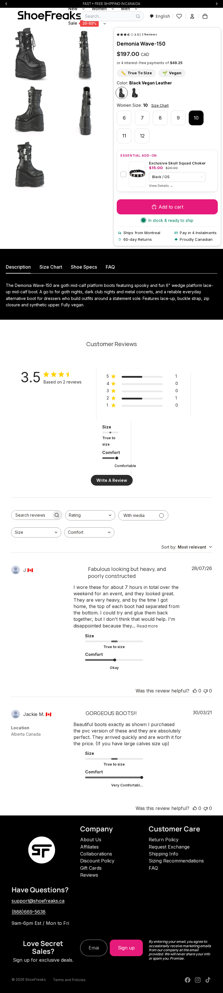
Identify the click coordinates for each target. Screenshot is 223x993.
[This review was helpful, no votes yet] (195, 691)
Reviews (89, 875)
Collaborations (96, 854)
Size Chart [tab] (50, 267)
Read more (147, 626)
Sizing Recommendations (176, 861)
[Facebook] (187, 979)
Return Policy (164, 839)
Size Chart (160, 105)
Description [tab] (18, 267)
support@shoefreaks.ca (38, 901)
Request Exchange (169, 847)
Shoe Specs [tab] (84, 267)
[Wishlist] (179, 16)
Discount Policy (97, 861)
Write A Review (111, 480)
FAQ (153, 868)
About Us (90, 839)
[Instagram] (197, 979)
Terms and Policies (69, 980)
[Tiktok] (207, 979)
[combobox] (160, 16)
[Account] (192, 16)
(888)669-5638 (29, 912)
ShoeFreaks (35, 979)
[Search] (137, 16)
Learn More (161, 186)
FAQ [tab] (110, 267)
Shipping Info (163, 854)
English (163, 16)
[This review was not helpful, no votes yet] (206, 691)
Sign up (126, 948)
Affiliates (89, 847)
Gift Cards (91, 868)
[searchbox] (31, 515)
